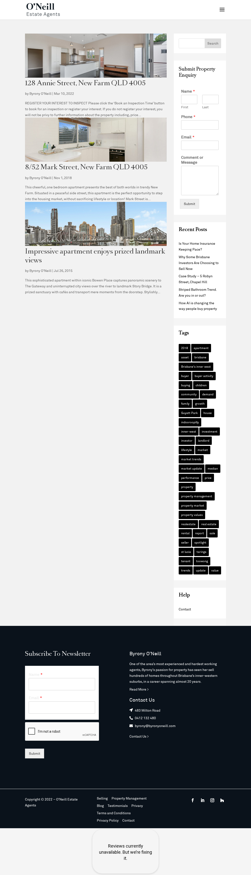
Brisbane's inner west (196, 366)
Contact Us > (139, 736)
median (213, 468)
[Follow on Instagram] (212, 800)
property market (192, 505)
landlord (203, 440)
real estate (208, 524)
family (185, 403)
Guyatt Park (189, 412)
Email (188, 136)
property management (196, 496)
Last (205, 107)
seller (185, 542)
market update (191, 468)
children (201, 385)
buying (185, 385)
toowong (202, 561)
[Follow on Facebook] (193, 800)
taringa (201, 551)
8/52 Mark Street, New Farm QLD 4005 (86, 167)
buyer (185, 375)
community (189, 394)
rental (185, 533)
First (184, 107)
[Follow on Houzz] (222, 800)
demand (207, 394)
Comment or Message (192, 160)
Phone (188, 116)
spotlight (200, 542)
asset (185, 357)
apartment (201, 348)
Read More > (139, 689)
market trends (191, 459)
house (207, 412)
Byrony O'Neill (40, 93)
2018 (184, 348)
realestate (188, 524)
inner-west (188, 431)
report (199, 533)
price (208, 477)
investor (186, 440)
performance (190, 477)
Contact (185, 609)
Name (188, 91)
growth (200, 403)
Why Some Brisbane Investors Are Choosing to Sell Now (199, 263)
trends (185, 570)
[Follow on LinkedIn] (202, 800)
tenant (185, 561)
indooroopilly (190, 422)
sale (212, 533)
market (203, 449)
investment (209, 431)
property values (192, 514)
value (215, 570)
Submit (189, 204)
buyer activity (204, 375)
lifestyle (186, 449)
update (201, 570)
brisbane (200, 357)
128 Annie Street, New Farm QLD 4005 (85, 83)
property (187, 486)
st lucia (186, 551)
